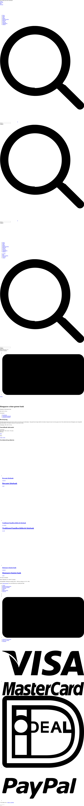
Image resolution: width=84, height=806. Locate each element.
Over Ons (4, 256)
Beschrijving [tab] (4, 415)
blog (1, 3)
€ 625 (3, 486)
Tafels (3, 17)
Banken (3, 18)
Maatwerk (4, 20)
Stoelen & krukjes (5, 19)
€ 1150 (3, 530)
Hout (1, 433)
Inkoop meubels (5, 255)
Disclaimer (4, 641)
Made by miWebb (10, 802)
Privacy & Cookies (5, 640)
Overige (3, 21)
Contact (3, 257)
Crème (1, 437)
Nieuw (3, 15)
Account (1, 4)
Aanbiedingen (4, 23)
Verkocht (4, 24)
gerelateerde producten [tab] (6, 417)
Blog (3, 254)
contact (1, 1)
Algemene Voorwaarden (6, 639)
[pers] (43, 394)
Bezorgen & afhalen (6, 587)
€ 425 (3, 575)
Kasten (3, 16)
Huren (3, 589)
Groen (4, 437)
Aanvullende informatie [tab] (6, 416)
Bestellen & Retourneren (6, 586)
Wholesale (4, 588)
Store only (4, 22)
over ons (1, 2)
